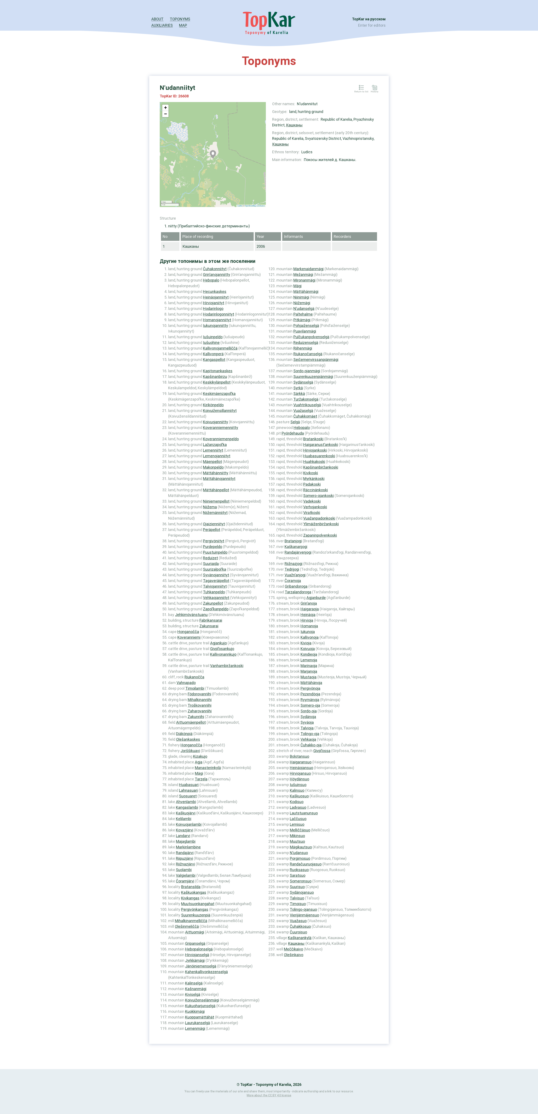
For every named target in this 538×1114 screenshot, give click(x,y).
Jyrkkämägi (195, 960)
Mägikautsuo (301, 847)
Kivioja (306, 643)
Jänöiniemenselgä (200, 966)
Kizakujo (200, 756)
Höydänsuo (299, 779)
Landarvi (183, 836)
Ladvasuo (298, 807)
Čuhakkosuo (300, 926)
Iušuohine (211, 342)
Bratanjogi (293, 541)
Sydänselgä (303, 382)
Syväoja (307, 722)
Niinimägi (301, 297)
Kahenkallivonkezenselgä (206, 972)
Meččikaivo (293, 949)
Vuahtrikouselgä (307, 405)
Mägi (199, 773)
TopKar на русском (369, 19)
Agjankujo (218, 643)
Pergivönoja (310, 688)
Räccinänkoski (315, 490)
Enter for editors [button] (372, 25)
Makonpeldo (213, 467)
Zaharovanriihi (200, 711)
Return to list (361, 91)
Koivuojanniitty (215, 422)
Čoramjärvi (185, 881)
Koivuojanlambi (189, 824)
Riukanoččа (194, 677)
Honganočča (188, 631)
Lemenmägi (195, 1028)
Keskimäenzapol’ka (219, 393)
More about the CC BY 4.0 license (269, 1095)
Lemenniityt (213, 450)
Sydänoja (308, 716)
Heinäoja (308, 614)
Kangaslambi (187, 807)
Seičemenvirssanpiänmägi (315, 359)
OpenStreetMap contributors (255, 205)
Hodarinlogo (213, 308)
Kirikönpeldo (213, 405)
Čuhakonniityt (215, 269)
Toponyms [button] (180, 19)
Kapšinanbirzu (215, 376)
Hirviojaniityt (213, 303)
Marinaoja (309, 665)
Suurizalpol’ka (214, 569)
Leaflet (239, 205)
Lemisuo (297, 824)
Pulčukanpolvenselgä (311, 337)
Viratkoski (311, 512)
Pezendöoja (310, 694)
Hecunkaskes (214, 291)
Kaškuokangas (193, 892)
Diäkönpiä (184, 733)
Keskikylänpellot (217, 382)
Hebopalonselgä (199, 949)
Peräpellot (211, 529)
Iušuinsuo (298, 784)
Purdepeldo (212, 546)
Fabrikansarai (210, 620)
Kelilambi (183, 818)
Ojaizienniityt (214, 524)
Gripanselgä (195, 943)
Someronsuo (300, 881)
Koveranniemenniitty (220, 427)
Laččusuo (298, 818)
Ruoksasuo (299, 870)
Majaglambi (185, 841)
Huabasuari (189, 784)
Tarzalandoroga (298, 592)
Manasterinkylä (208, 767)
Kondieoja (309, 654)
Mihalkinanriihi (200, 699)
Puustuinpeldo (215, 552)
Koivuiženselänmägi (202, 1000)
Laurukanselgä (197, 1023)
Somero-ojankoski (318, 495)
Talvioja (307, 728)
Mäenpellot (212, 461)
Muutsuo (297, 841)
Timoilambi (194, 688)
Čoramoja (293, 580)
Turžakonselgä (305, 399)
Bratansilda (190, 887)
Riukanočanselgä (307, 354)
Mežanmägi (303, 274)
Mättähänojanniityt (219, 478)
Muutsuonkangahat (197, 904)
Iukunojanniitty (215, 325)
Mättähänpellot (216, 490)
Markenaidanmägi (308, 269)
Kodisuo (296, 801)
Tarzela (201, 779)
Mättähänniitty (215, 473)
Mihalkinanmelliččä (191, 921)
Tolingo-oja (310, 733)
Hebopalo (211, 280)
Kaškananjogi (296, 546)
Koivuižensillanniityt (220, 410)
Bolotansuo (299, 756)
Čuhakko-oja (311, 745)
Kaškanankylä (299, 938)
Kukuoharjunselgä (200, 1006)
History (374, 91)
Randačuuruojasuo (306, 864)
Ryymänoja (310, 699)
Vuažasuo (298, 921)
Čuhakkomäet (305, 416)
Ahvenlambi (186, 801)
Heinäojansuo (301, 767)
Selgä (295, 422)
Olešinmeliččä (187, 926)
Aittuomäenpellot (191, 722)
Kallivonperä (213, 354)
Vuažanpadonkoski (319, 518)
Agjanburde (316, 597)
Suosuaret (188, 796)
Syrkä (298, 388)
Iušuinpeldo (213, 337)
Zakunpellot (213, 603)
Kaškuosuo (299, 796)
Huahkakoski (314, 461)
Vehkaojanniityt (216, 597)
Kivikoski (310, 473)
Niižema (210, 507)
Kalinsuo (297, 790)
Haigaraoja (310, 609)
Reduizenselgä (305, 342)
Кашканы (294, 125)
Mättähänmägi (305, 291)
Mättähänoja (311, 682)
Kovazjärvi (184, 830)
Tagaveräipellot (216, 580)
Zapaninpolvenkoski (320, 535)
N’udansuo (299, 853)
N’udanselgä (303, 308)
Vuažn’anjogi (295, 575)
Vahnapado (186, 682)
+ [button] (165, 107)
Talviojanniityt (215, 586)
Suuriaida (211, 563)
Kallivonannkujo (223, 654)
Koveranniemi (188, 637)
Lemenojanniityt (216, 456)
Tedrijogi (292, 569)
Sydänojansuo (302, 892)
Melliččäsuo (300, 830)
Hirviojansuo (300, 773)
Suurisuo (297, 887)
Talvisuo (297, 898)
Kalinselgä (194, 983)
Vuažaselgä (303, 410)
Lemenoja (309, 660)
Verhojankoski (315, 507)
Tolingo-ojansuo (303, 909)
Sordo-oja (309, 711)
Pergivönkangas (194, 909)
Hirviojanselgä (197, 955)
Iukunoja (308, 631)
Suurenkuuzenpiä (195, 915)
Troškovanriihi (199, 705)
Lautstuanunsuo (304, 813)
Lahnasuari (188, 790)
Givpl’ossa (321, 750)
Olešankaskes (188, 739)
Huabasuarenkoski (319, 456)
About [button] (157, 19)
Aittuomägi (194, 932)
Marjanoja (309, 671)
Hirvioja (307, 620)
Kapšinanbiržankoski (320, 467)
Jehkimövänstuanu (191, 614)
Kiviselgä (192, 994)
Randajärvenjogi (298, 552)
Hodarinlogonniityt (218, 314)
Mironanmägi (304, 280)
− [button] (165, 114)
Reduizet (210, 558)
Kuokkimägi (195, 1011)
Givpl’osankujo (222, 648)
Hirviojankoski (315, 450)
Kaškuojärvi (185, 813)
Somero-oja (310, 705)
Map (183, 25)
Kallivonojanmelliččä (220, 348)
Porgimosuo (300, 858)
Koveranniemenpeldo (221, 439)
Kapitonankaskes (217, 371)
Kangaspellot (214, 359)
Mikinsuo (297, 836)
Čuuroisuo (298, 932)
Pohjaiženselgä (306, 325)
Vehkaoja (308, 739)
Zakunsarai (208, 626)
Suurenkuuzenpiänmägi (313, 376)
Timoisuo (298, 904)
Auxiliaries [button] (162, 25)
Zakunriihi (196, 716)
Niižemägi (301, 303)
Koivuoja (308, 648)
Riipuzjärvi (184, 858)
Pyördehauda (293, 433)
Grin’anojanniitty (216, 274)
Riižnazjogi (293, 563)
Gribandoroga (296, 586)
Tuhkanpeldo (214, 592)
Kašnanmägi (195, 989)
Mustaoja (308, 677)
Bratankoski (313, 439)
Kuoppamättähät (199, 1017)
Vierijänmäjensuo (304, 915)
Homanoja (309, 626)
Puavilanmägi (304, 331)
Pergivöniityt (213, 541)
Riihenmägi (302, 348)
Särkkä (299, 393)
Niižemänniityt (215, 512)
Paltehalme (303, 314)
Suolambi (184, 870)
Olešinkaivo (293, 955)
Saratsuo (297, 875)
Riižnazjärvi (185, 864)
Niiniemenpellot (216, 501)
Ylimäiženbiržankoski (321, 524)
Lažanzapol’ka (215, 444)
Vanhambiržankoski (226, 665)
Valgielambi (185, 875)
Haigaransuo (300, 762)
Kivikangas (190, 898)
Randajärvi (185, 853)
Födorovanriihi (199, 694)
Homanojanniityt (217, 320)
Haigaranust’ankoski (320, 444)
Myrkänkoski (313, 478)
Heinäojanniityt (216, 297)
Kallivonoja (310, 637)
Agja (198, 762)
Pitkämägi (301, 320)
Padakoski (312, 484)
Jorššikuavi (190, 750)
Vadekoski (312, 501)
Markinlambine (188, 847)
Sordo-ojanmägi (306, 371)
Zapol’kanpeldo (215, 609)
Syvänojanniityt (216, 575)
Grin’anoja (309, 603)
